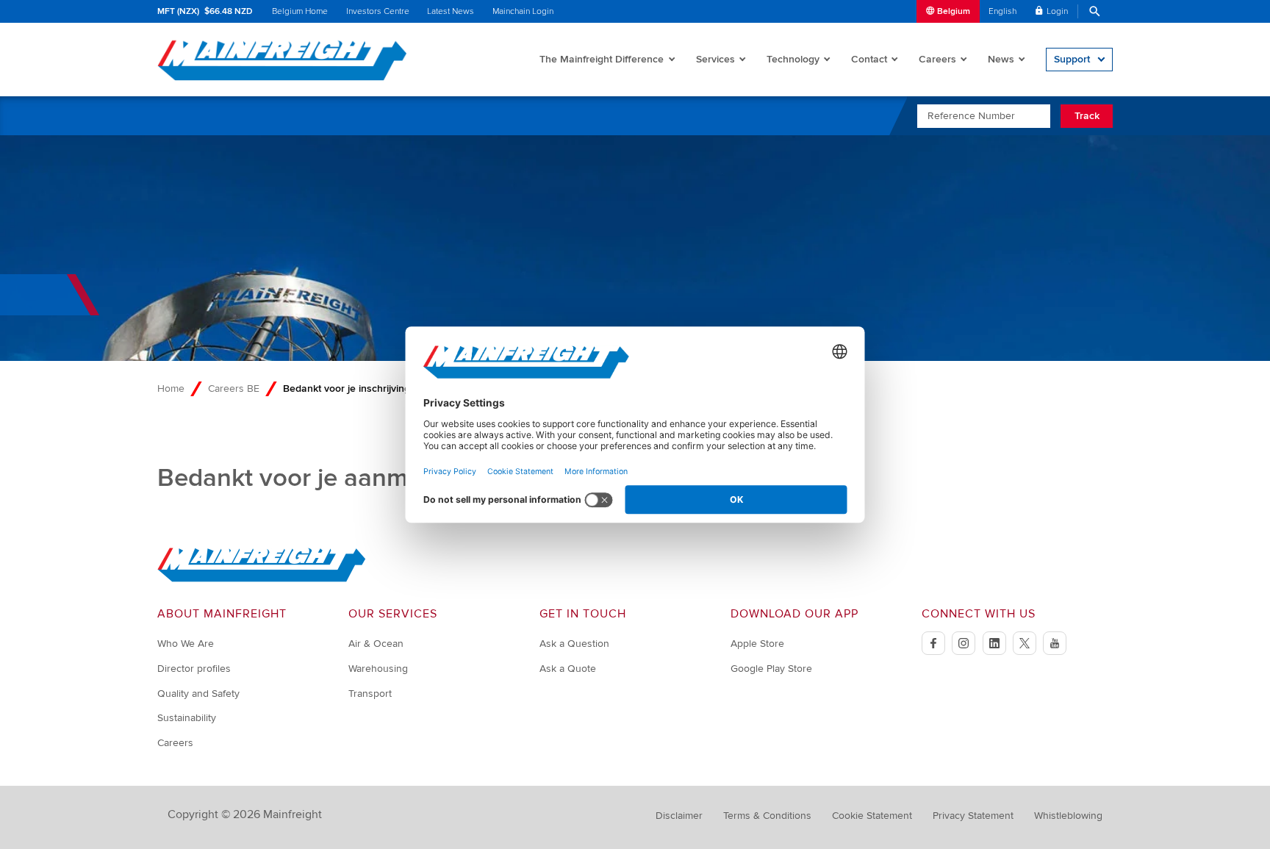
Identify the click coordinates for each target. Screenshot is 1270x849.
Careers (937, 59)
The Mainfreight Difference (601, 59)
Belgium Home (300, 11)
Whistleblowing (1068, 815)
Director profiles (194, 668)
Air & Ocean (375, 643)
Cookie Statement (872, 815)
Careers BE (233, 388)
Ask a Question (574, 643)
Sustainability (186, 718)
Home (170, 388)
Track (1087, 116)
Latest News (450, 11)
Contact (869, 59)
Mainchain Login (522, 11)
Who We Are (185, 643)
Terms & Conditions (767, 815)
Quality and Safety (198, 693)
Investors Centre (377, 11)
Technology (793, 59)
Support (1072, 59)
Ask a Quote (567, 668)
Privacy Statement (973, 815)
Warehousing (378, 668)
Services (715, 59)
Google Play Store (771, 668)
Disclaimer (679, 815)
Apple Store (757, 643)
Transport (370, 693)
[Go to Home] (261, 579)
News (1001, 59)
